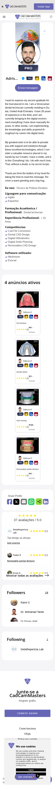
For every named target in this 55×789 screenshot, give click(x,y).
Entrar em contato (27, 739)
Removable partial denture (21, 560)
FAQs (27, 734)
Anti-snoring (13, 542)
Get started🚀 (28, 776)
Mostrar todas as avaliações (24, 575)
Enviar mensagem (28, 88)
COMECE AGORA (27, 713)
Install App (44, 6)
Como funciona (27, 728)
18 (46, 592)
